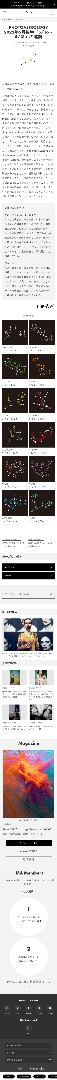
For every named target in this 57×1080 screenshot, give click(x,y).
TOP (3, 19)
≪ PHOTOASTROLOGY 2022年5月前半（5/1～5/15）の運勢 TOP (14, 543)
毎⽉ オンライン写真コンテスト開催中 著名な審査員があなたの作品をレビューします (28, 4)
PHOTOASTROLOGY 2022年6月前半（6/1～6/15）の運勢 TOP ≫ (41, 543)
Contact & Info (14, 1045)
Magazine (28, 743)
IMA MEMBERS (14, 1059)
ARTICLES (9, 567)
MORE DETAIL (29, 843)
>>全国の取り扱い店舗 (29, 820)
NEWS (8, 575)
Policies (10, 1052)
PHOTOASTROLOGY (17, 19)
